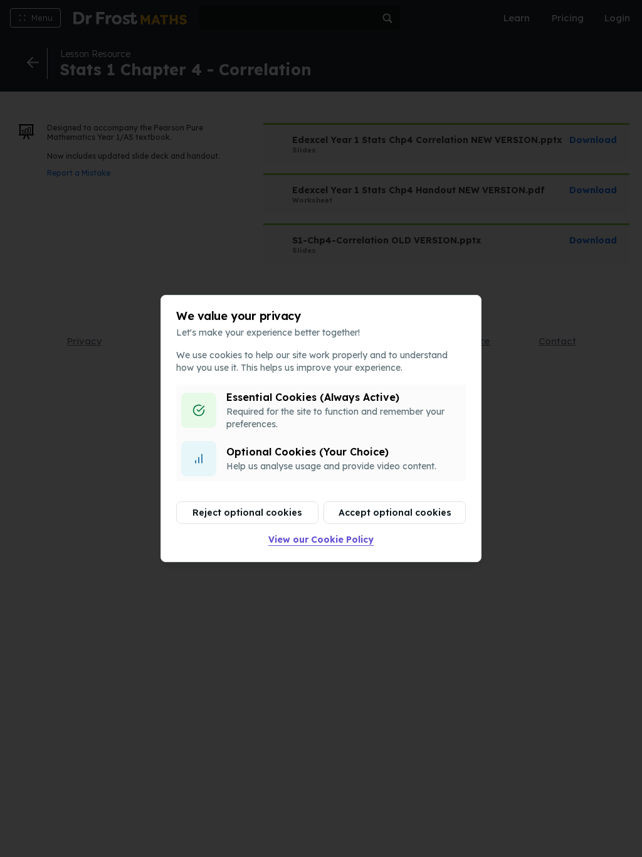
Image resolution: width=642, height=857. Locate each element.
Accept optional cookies (395, 512)
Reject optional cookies (247, 512)
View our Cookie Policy (321, 539)
